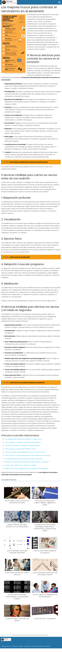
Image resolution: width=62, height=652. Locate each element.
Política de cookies (17, 646)
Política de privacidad (37, 646)
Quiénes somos (5, 646)
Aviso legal (27, 646)
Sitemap (47, 646)
